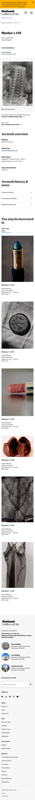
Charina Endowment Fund (9, 150)
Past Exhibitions (6, 778)
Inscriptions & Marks (9, 198)
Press (3, 710)
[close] (33, 2)
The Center (4, 764)
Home (3, 23)
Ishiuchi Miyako (6, 52)
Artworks (9, 23)
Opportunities (5, 748)
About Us (4, 706)
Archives (4, 775)
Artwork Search (6, 761)
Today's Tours (5, 729)
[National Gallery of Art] (17, 622)
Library (3, 771)
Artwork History (7, 192)
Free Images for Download (9, 757)
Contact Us (4, 713)
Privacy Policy (4, 796)
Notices (3, 793)
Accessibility (5, 733)
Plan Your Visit (5, 722)
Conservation (5, 768)
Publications (5, 782)
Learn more (21, 6)
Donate (3, 745)
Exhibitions (4, 736)
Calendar (4, 726)
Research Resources (8, 204)
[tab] (6, 230)
